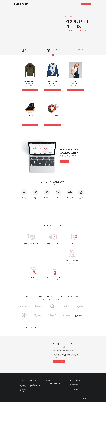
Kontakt (77, 4)
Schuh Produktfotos (73, 387)
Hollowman (51, 4)
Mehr (30, 124)
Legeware (63, 4)
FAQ (70, 391)
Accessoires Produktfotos (74, 389)
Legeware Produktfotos (74, 382)
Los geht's (64, 161)
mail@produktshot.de (57, 383)
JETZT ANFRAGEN (59, 361)
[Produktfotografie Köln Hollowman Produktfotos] (21, 3)
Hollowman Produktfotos (74, 384)
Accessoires (70, 4)
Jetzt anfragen (86, 4)
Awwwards (2, 20)
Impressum (61, 398)
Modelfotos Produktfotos (74, 386)
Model (57, 4)
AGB (70, 392)
